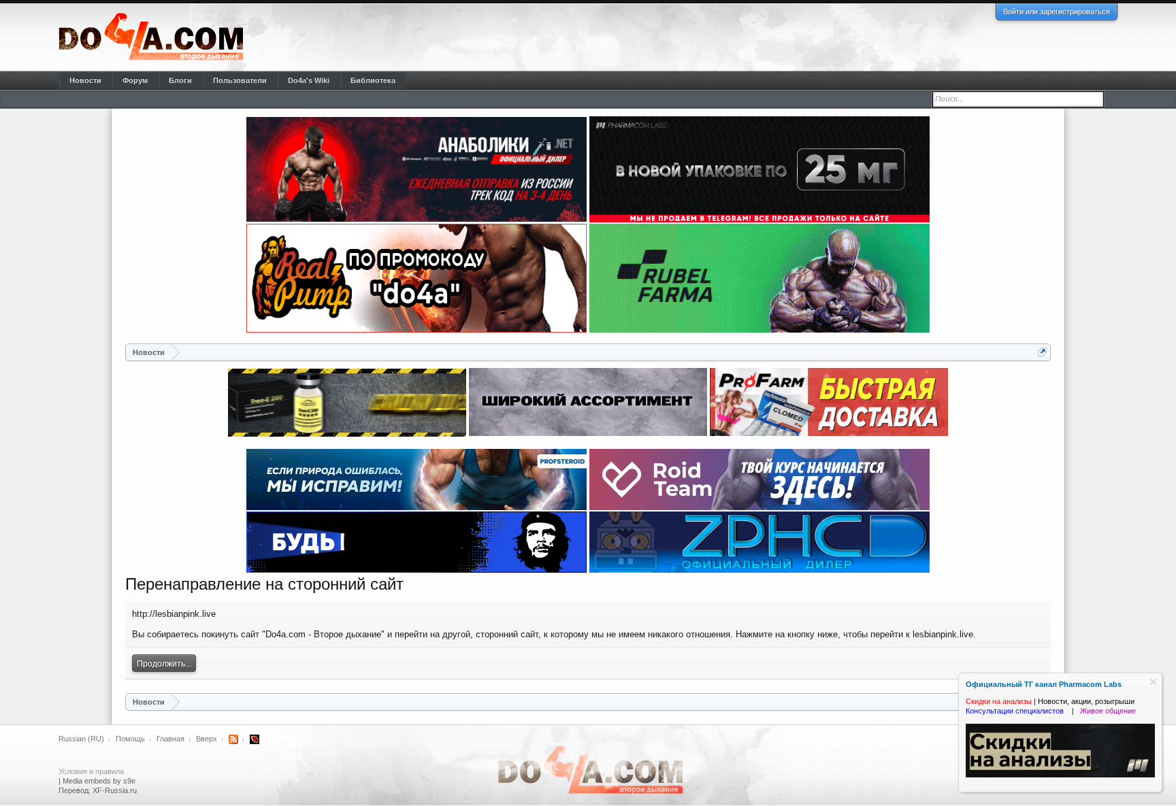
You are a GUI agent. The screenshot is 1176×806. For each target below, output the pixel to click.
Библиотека (372, 80)
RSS (233, 739)
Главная (170, 739)
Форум (135, 80)
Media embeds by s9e (99, 781)
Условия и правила (91, 771)
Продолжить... (164, 664)
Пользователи (240, 80)
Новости (85, 80)
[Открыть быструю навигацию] (1042, 352)
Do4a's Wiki (308, 80)
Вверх (206, 739)
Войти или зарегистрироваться (1056, 11)
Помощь (130, 739)
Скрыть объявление (1153, 682)
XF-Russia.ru (115, 790)
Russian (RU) (81, 739)
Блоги (180, 80)
